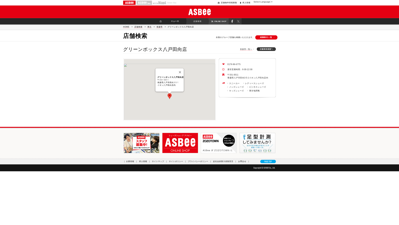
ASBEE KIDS (159, 3)
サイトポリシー (178, 161)
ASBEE (129, 3)
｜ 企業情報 (130, 161)
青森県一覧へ (246, 49)
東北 (149, 27)
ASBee (199, 12)
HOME (126, 27)
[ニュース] (175, 21)
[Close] (180, 72)
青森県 (159, 27)
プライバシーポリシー (200, 161)
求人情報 (246, 3)
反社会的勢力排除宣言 (225, 161)
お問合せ (244, 161)
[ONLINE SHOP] (219, 21)
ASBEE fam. (144, 3)
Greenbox (171, 3)
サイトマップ (160, 161)
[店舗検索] (197, 21)
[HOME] (160, 21)
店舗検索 (138, 27)
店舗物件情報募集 (229, 3)
